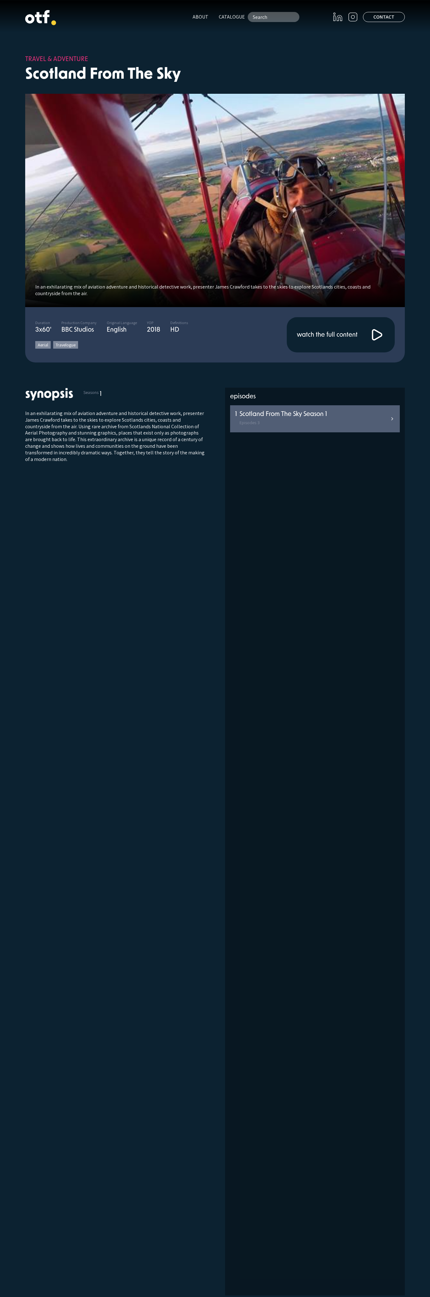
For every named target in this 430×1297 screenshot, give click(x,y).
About (200, 17)
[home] (40, 17)
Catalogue (232, 17)
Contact (383, 17)
